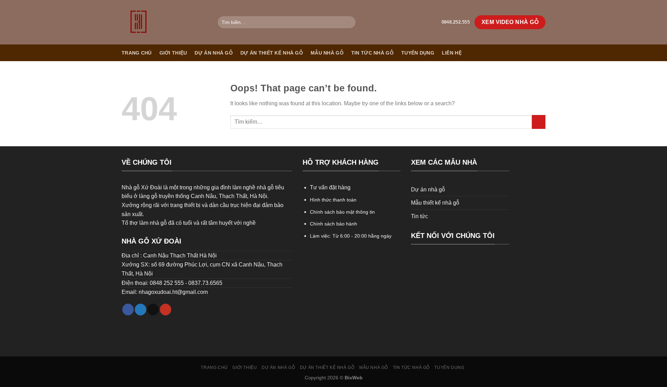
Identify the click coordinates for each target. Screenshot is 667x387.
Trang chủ (137, 53)
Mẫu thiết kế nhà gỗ (435, 203)
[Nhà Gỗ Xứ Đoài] (164, 22)
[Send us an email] (153, 309)
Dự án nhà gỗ (213, 53)
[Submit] (349, 22)
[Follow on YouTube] (165, 309)
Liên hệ (452, 53)
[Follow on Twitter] (140, 309)
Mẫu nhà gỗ (327, 53)
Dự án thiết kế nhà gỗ (271, 53)
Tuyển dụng (417, 53)
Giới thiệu (173, 53)
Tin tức (419, 216)
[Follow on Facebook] (128, 309)
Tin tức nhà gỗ (372, 53)
